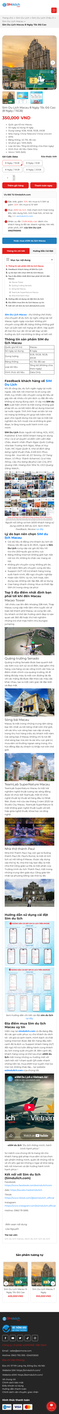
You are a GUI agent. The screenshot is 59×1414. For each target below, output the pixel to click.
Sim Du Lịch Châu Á (43, 17)
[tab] (15, 251)
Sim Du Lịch (22, 17)
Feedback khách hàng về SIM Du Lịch (25, 269)
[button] (53, 62)
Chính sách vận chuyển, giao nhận (20, 1392)
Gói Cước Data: (10, 156)
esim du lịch (31, 1239)
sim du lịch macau (14, 1239)
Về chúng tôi (9, 1379)
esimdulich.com (24, 216)
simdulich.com (26, 1031)
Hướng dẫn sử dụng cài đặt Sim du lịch (26, 299)
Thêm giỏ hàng (15, 185)
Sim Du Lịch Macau (12, 21)
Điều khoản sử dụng (13, 1385)
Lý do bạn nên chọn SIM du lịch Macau (25, 273)
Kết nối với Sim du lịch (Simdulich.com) (26, 306)
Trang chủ (7, 17)
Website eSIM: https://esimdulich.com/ (22, 1374)
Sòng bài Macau (19, 289)
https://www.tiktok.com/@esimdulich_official (29, 1198)
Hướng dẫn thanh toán (14, 1389)
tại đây (39, 529)
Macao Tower (17, 282)
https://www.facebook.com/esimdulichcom (28, 1185)
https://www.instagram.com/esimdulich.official (30, 1205)
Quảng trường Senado (22, 285)
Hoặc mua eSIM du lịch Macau (30, 241)
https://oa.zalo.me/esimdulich (26, 1190)
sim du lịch (44, 1239)
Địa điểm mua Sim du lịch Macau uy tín (26, 302)
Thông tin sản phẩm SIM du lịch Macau (26, 266)
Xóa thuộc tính (49, 156)
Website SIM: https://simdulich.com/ (21, 1370)
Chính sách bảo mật (12, 1382)
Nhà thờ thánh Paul (20, 296)
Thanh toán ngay (43, 185)
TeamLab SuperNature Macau (25, 292)
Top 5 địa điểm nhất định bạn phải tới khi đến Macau (29, 277)
